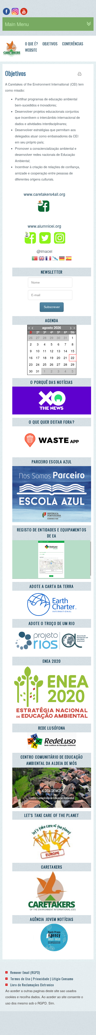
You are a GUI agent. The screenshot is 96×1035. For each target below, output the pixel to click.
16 (31, 357)
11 (44, 351)
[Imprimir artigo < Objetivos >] (80, 75)
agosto (47, 327)
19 (51, 357)
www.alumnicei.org (44, 226)
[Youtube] (24, 11)
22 (72, 357)
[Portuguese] (35, 259)
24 (38, 364)
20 (58, 357)
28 (65, 364)
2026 (57, 327)
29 (72, 364)
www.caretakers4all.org (44, 194)
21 (65, 357)
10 (38, 351)
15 (72, 351)
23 (31, 364)
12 (51, 351)
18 (44, 357)
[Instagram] (15, 11)
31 (38, 371)
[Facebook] (6, 11)
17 (38, 357)
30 (31, 371)
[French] (48, 259)
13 (58, 351)
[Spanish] (68, 259)
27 (58, 364)
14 (65, 351)
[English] (41, 259)
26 (51, 364)
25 (44, 364)
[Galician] (55, 259)
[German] (62, 259)
